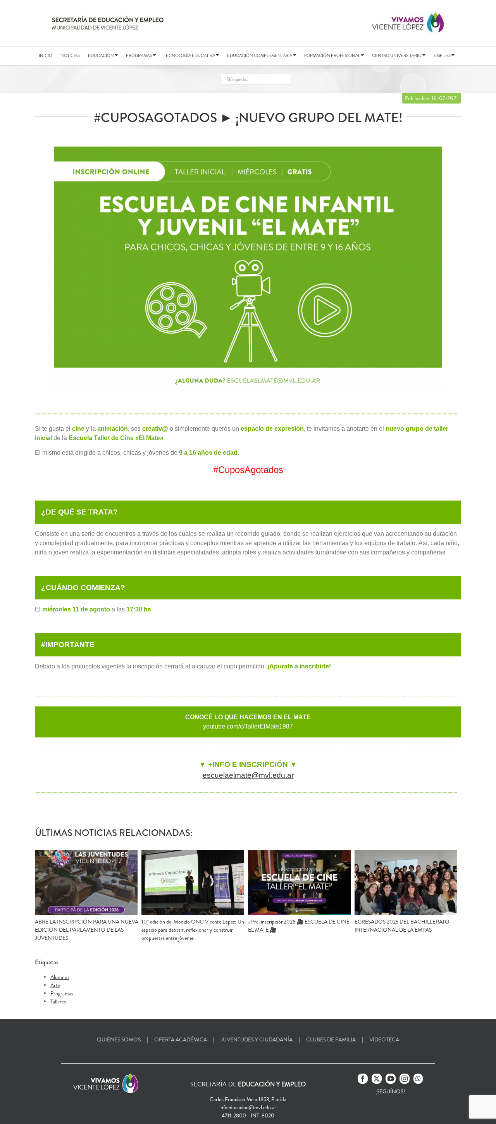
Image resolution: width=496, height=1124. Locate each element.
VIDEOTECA (384, 1039)
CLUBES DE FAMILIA (331, 1039)
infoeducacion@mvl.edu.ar (247, 1107)
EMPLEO (442, 55)
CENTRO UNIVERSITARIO (397, 55)
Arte (55, 985)
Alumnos (59, 977)
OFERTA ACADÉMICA (180, 1039)
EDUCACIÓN (101, 55)
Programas (61, 993)
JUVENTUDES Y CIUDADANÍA (256, 1039)
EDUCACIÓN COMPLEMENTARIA (260, 55)
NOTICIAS (70, 55)
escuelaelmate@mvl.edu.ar (248, 775)
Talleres (58, 1001)
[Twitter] (377, 1079)
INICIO (45, 55)
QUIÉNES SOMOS (119, 1039)
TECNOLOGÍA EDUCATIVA (190, 55)
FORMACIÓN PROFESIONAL (332, 55)
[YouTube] (391, 1079)
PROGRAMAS (139, 55)
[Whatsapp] (418, 1079)
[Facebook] (363, 1079)
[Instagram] (405, 1079)
